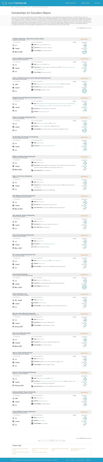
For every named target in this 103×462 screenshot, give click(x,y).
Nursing (46, 84)
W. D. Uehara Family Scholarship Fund (24, 254)
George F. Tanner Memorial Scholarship (24, 372)
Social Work (50, 84)
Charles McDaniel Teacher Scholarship (24, 411)
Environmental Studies (55, 260)
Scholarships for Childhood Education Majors (40, 449)
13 (56, 440)
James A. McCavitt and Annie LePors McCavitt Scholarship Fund (32, 78)
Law (45, 105)
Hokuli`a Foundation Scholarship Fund (24, 117)
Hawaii (43, 126)
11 (51, 440)
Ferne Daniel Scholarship (20, 274)
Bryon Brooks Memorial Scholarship (23, 235)
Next (64, 440)
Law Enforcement (57, 84)
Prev (39, 440)
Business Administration (60, 103)
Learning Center (85, 3)
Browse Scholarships (70, 3)
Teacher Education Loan (20, 294)
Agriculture (46, 260)
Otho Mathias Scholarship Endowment (24, 195)
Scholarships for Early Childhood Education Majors (78, 449)
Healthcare (48, 44)
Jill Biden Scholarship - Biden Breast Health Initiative (28, 38)
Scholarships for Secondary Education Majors (21, 452)
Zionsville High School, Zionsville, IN (47, 145)
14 (58, 440)
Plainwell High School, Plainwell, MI (47, 244)
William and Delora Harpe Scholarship (24, 156)
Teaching (48, 64)
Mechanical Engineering (39, 105)
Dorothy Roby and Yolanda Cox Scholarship (25, 137)
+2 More (74, 101)
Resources (97, 3)
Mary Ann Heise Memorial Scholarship (24, 313)
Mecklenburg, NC (45, 111)
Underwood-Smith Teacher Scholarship (24, 392)
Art (53, 105)
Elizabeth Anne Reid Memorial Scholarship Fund (27, 97)
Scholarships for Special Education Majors (20, 449)
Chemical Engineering (49, 103)
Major (28, 7)
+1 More (74, 42)
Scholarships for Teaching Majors (39, 452)
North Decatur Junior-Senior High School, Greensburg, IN (52, 381)
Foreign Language (43, 378)
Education (42, 44)
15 (61, 440)
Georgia (43, 420)
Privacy (72, 460)
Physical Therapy (66, 105)
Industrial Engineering (70, 103)
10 (49, 440)
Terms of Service (80, 460)
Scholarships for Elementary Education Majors (60, 449)
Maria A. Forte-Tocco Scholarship (22, 176)
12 (54, 440)
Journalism (60, 105)
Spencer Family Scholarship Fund (22, 352)
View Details (84, 39)
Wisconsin (44, 302)
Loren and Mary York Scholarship (22, 58)
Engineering (42, 103)
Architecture (49, 105)
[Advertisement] (37, 33)
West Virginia (44, 401)
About (67, 460)
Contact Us (88, 460)
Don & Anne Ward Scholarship (22, 333)
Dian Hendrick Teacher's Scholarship (23, 215)
